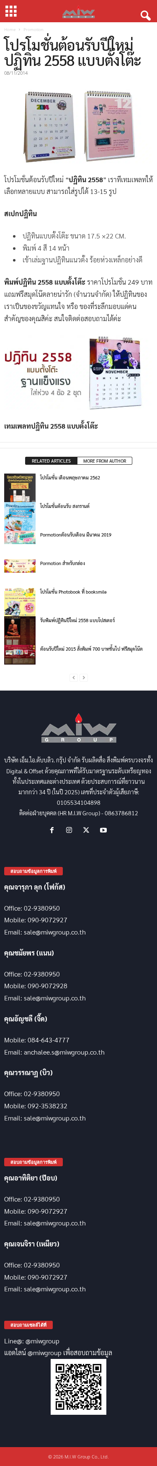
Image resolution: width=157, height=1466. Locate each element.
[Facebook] (53, 830)
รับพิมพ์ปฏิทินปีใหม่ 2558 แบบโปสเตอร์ (77, 620)
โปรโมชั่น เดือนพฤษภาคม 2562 (70, 477)
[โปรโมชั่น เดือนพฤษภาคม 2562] (20, 489)
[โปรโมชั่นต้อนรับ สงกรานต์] (20, 518)
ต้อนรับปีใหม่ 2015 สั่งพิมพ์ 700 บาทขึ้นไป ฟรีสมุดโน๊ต (91, 649)
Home (9, 29)
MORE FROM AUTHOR (104, 461)
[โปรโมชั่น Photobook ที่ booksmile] (20, 603)
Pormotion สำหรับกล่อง (62, 563)
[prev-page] (73, 677)
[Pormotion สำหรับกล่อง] (20, 566)
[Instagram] (71, 830)
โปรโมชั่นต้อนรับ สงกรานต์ (65, 506)
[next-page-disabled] (84, 677)
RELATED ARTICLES (51, 461)
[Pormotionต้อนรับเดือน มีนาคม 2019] (20, 537)
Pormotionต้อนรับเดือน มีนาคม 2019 (75, 534)
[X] (88, 830)
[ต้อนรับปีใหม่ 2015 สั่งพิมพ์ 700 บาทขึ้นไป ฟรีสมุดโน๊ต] (20, 651)
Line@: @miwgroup (31, 1340)
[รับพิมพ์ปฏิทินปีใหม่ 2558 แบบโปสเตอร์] (20, 640)
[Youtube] (104, 830)
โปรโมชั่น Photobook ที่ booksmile (73, 592)
